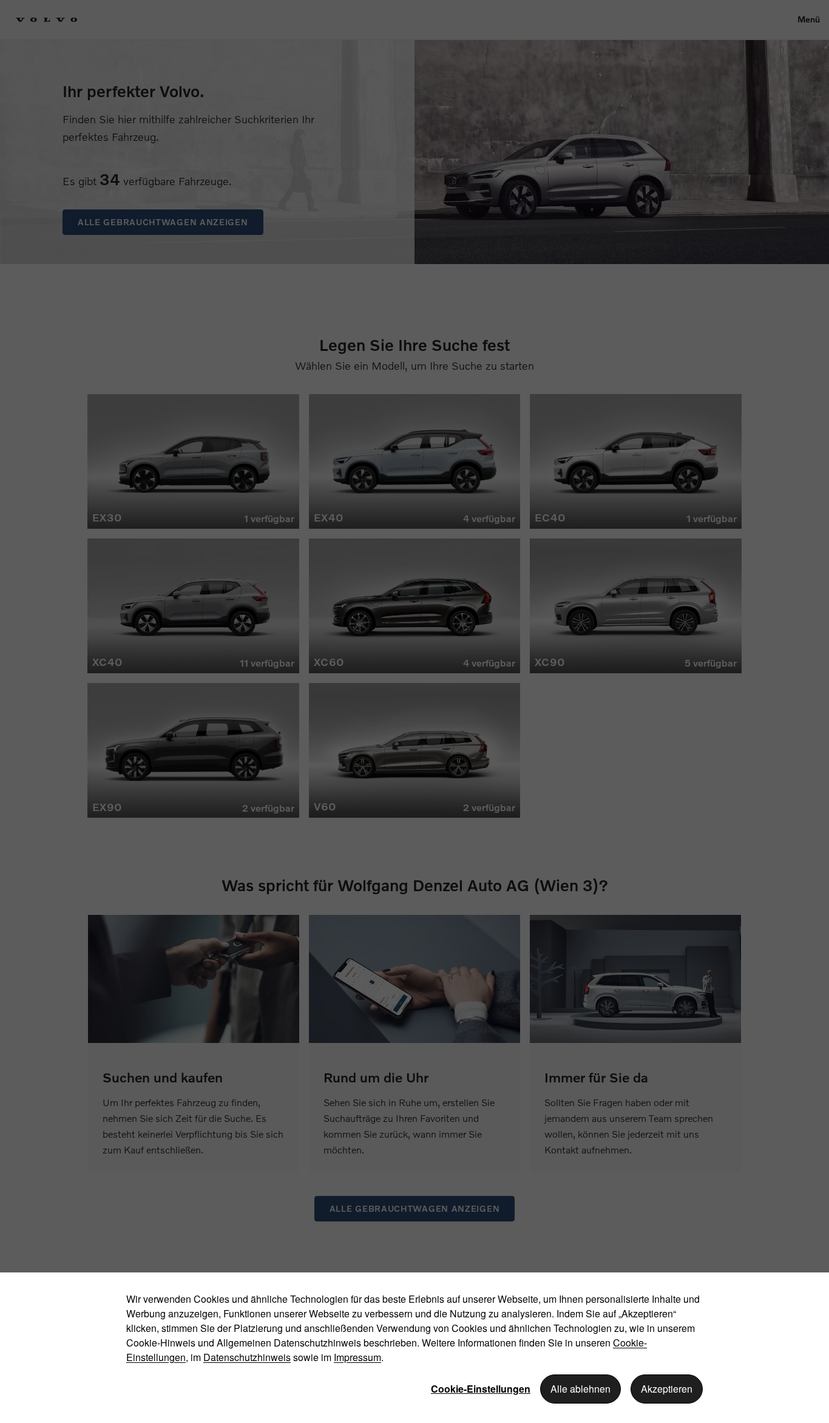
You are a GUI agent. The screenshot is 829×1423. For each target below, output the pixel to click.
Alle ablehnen (580, 1389)
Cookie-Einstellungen (480, 1389)
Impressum (357, 1357)
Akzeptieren (666, 1389)
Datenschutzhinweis (247, 1357)
